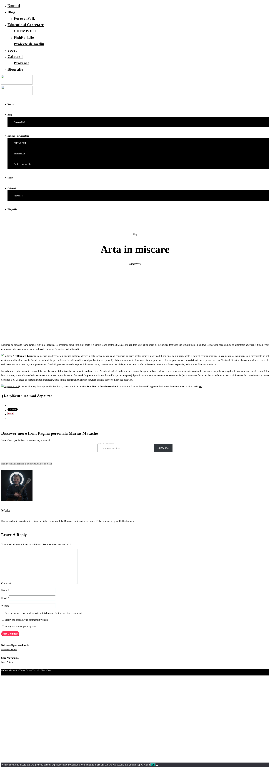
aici (76, 349)
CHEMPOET (25, 31)
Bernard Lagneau (25, 463)
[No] (157, 765)
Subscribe (163, 448)
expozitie (38, 463)
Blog (11, 12)
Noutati (14, 6)
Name (4, 590)
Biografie (15, 69)
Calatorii (15, 57)
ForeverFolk (24, 18)
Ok (153, 765)
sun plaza (47, 463)
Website (5, 605)
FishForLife (24, 37)
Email (4, 598)
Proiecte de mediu (29, 44)
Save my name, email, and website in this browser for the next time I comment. (44, 613)
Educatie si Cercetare (26, 25)
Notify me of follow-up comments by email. (26, 619)
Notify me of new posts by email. (21, 626)
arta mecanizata (8, 463)
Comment (6, 583)
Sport (12, 50)
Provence (21, 63)
